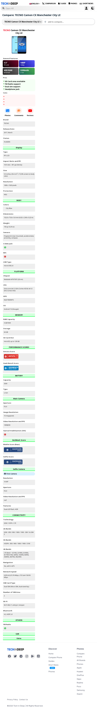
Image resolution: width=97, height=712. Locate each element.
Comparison (50, 3)
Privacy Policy (12, 699)
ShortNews (88, 3)
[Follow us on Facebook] (9, 656)
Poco (79, 686)
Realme (80, 683)
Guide (63, 3)
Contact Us (23, 699)
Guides (51, 661)
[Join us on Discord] (38, 656)
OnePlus (80, 675)
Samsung (81, 690)
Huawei (80, 671)
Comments (18, 115)
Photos (8, 115)
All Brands (81, 660)
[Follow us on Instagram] (26, 656)
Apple (79, 668)
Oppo (79, 679)
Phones (74, 3)
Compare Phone (55, 657)
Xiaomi (79, 694)
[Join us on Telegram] (21, 656)
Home (50, 654)
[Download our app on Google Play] (32, 656)
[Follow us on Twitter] (15, 656)
